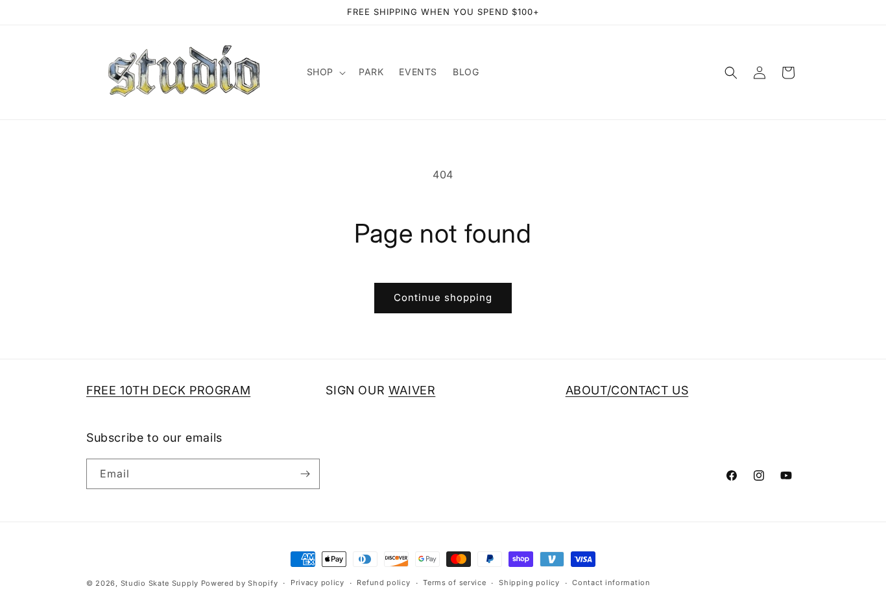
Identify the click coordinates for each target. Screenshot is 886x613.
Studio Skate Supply (159, 583)
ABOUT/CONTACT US (627, 390)
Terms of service (454, 582)
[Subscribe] (305, 474)
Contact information (611, 582)
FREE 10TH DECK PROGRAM (168, 390)
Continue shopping (443, 297)
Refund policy (383, 582)
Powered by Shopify (239, 583)
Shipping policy (529, 582)
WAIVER (412, 390)
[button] (325, 72)
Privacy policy (317, 582)
